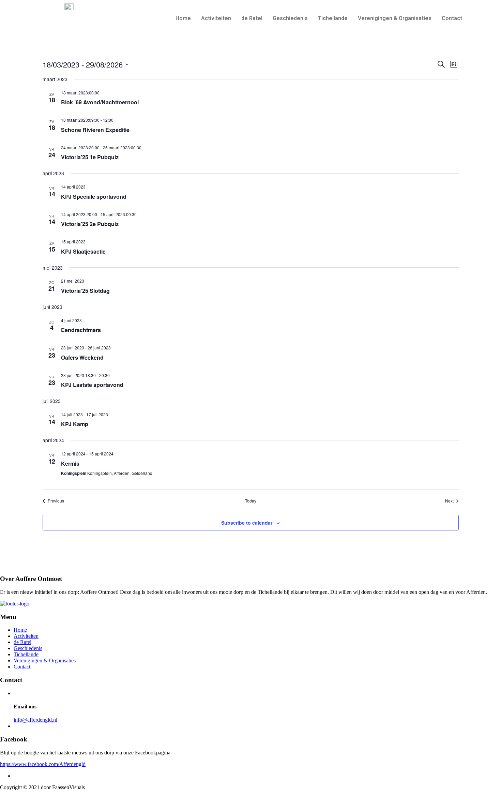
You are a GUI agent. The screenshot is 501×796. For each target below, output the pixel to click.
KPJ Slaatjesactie (83, 251)
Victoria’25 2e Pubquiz (90, 224)
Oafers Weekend (82, 357)
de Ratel (251, 18)
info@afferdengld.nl (35, 720)
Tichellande (333, 18)
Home (183, 18)
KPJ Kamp (74, 424)
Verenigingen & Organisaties (394, 18)
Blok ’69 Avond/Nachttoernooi (100, 102)
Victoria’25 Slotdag (85, 291)
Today (250, 501)
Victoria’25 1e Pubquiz (90, 157)
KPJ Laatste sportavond (92, 385)
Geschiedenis (290, 18)
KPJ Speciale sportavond (93, 196)
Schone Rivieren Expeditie (95, 130)
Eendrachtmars (81, 330)
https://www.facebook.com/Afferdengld (43, 764)
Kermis (70, 463)
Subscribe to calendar (246, 522)
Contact (452, 18)
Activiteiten (216, 18)
